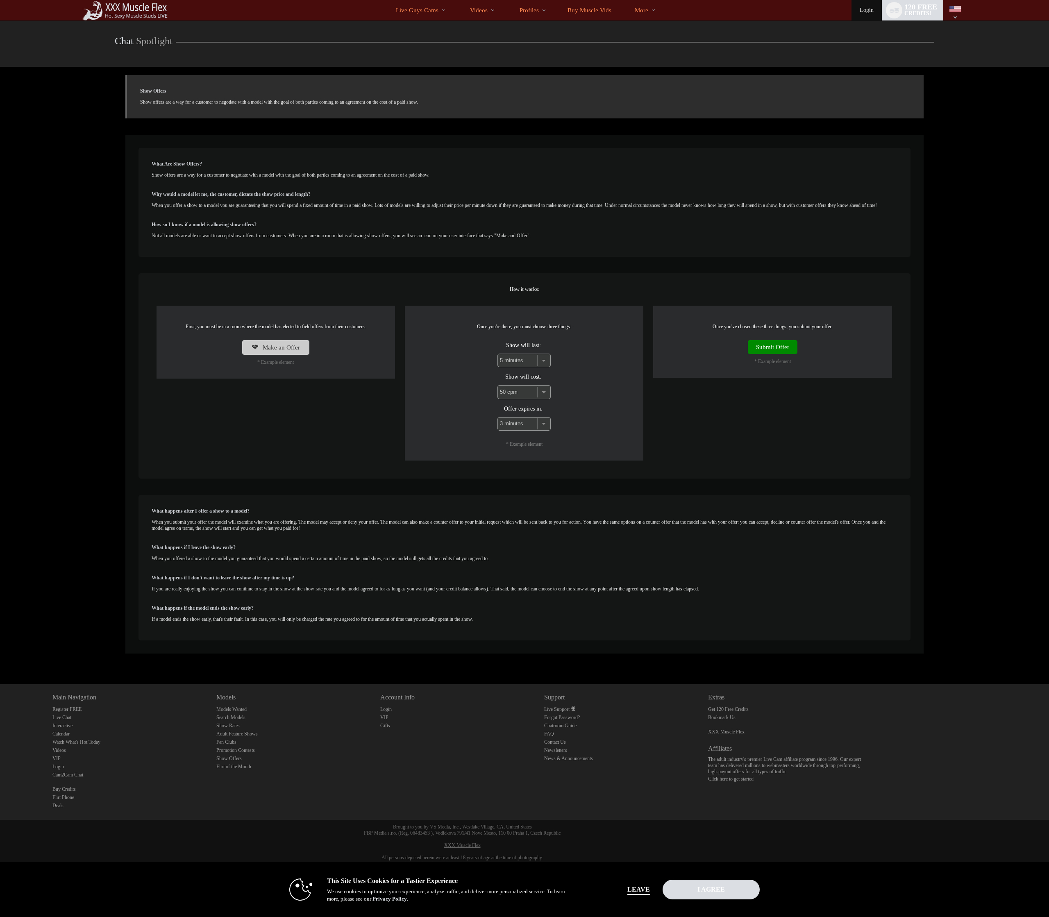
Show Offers (229, 758)
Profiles (529, 10)
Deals (58, 805)
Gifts (385, 726)
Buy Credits (64, 789)
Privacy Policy (389, 899)
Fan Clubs (226, 742)
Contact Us (555, 742)
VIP (56, 758)
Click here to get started (731, 779)
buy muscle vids (589, 10)
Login (867, 10)
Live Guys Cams (417, 10)
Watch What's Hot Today (76, 742)
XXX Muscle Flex (726, 732)
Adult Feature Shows (237, 734)
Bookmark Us (722, 717)
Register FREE (67, 709)
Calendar (61, 734)
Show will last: (523, 345)
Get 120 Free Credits (728, 709)
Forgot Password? (562, 717)
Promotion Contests (235, 750)
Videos (479, 10)
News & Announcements (568, 758)
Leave (638, 889)
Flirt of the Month (233, 766)
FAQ (549, 734)
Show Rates (228, 726)
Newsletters (555, 750)
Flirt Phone (63, 797)
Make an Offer (280, 347)
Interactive (62, 726)
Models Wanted (231, 709)
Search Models (230, 717)
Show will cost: (523, 376)
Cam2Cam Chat (67, 775)
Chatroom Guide (560, 726)
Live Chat (61, 717)
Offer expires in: (523, 408)
